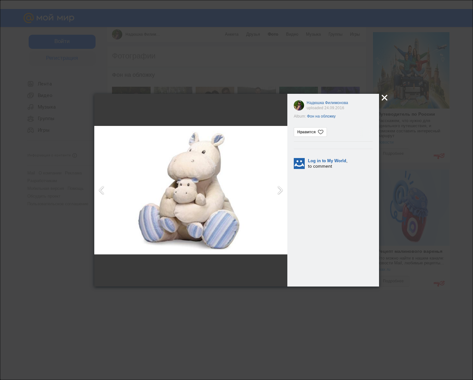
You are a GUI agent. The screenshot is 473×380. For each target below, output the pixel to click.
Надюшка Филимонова (327, 103)
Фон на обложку (321, 116)
